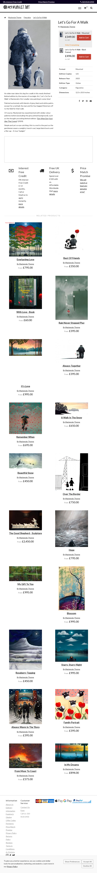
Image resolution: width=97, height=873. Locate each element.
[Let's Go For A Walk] (29, 54)
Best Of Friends (71, 258)
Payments (10, 823)
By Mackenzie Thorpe (25, 264)
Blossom (71, 613)
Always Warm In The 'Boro (25, 727)
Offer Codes (11, 820)
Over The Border (71, 494)
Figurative (27, 18)
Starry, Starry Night (71, 664)
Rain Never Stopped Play (71, 322)
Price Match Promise (46, 2)
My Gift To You (25, 584)
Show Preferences (72, 862)
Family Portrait (71, 722)
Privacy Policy (11, 833)
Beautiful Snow (25, 473)
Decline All (87, 866)
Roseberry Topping (25, 672)
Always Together (72, 365)
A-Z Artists (10, 852)
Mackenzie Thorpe (14, 18)
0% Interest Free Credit (12, 2)
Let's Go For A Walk (40, 18)
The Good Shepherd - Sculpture (25, 533)
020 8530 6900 (88, 2)
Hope (71, 550)
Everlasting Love (25, 259)
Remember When (25, 437)
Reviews (9, 843)
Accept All (87, 862)
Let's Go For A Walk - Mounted (77, 33)
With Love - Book (25, 312)
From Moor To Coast (25, 771)
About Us (9, 804)
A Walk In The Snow (71, 417)
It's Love (25, 386)
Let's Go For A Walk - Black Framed (75, 50)
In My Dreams (71, 764)
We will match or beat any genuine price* (83, 186)
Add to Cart (84, 37)
